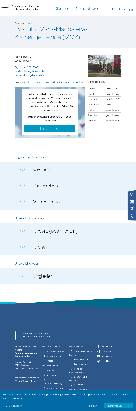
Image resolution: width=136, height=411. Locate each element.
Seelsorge (78, 384)
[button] (131, 8)
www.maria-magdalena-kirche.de (31, 75)
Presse (49, 361)
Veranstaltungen (53, 356)
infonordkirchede (27, 381)
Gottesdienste (53, 346)
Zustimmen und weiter (118, 405)
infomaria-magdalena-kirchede (31, 71)
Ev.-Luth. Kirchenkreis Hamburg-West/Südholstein (56, 81)
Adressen (78, 346)
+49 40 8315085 (29, 67)
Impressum (51, 375)
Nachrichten (52, 365)
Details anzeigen (14, 405)
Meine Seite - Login (55, 388)
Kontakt (50, 370)
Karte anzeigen (50, 128)
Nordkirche (107, 346)
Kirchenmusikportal (55, 351)
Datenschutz (56, 116)
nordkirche (106, 351)
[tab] (132, 195)
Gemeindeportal (81, 364)
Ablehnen (92, 405)
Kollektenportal (81, 359)
